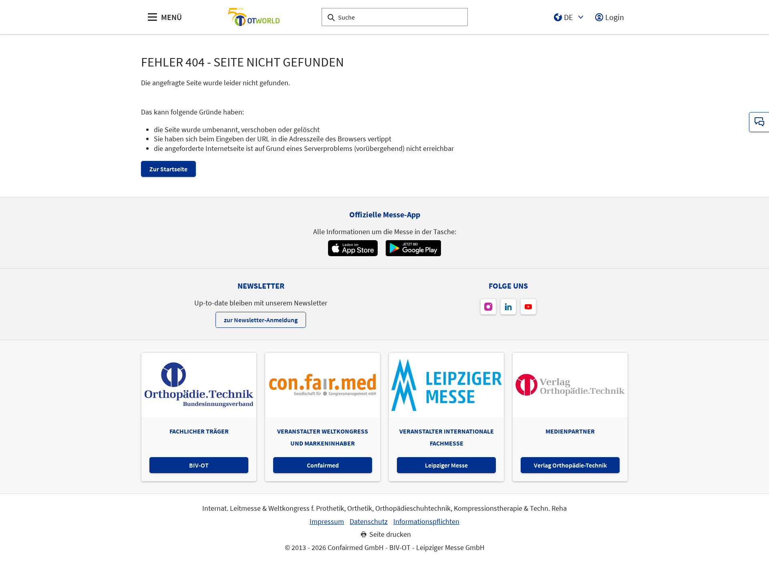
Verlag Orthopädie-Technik (570, 465)
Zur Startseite (168, 169)
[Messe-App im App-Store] (352, 248)
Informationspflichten (426, 521)
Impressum (327, 521)
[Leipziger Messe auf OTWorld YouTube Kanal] (528, 307)
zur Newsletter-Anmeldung (261, 320)
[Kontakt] (759, 122)
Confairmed (323, 465)
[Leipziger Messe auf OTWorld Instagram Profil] (488, 307)
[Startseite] (253, 17)
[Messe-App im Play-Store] (413, 248)
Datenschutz (369, 521)
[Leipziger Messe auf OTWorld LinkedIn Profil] (508, 307)
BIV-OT (199, 465)
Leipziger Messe (446, 465)
